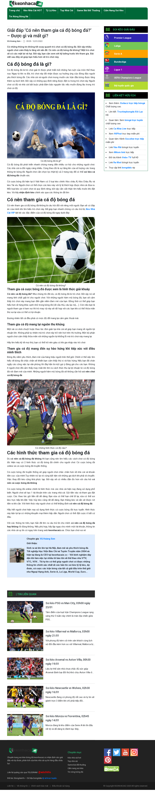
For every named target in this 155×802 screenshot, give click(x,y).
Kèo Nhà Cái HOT (32, 10)
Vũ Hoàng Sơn (47, 538)
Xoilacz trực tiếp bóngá (132, 103)
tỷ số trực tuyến (49, 778)
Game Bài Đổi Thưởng (88, 10)
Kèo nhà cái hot (74, 758)
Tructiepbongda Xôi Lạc (130, 111)
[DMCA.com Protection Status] (111, 768)
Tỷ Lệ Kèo (51, 10)
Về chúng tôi (23, 786)
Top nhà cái (73, 761)
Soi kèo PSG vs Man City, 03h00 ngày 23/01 (68, 605)
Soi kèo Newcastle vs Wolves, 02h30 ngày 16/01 (68, 690)
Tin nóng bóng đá (75, 772)
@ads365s (44, 772)
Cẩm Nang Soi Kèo (114, 10)
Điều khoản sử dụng (61, 786)
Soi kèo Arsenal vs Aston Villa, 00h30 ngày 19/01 (68, 661)
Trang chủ (14, 10)
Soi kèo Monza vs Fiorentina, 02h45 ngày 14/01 (67, 718)
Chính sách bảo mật (40, 786)
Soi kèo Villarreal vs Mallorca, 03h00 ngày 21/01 (68, 633)
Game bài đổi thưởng (77, 765)
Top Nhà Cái (66, 10)
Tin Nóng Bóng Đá (18, 16)
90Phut (118, 133)
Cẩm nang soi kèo (75, 768)
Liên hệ (11, 786)
